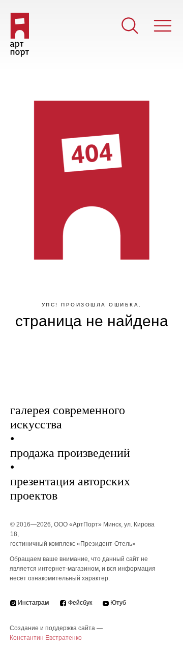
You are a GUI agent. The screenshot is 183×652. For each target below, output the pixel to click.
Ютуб (118, 602)
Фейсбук (80, 602)
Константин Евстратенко (46, 637)
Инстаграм (33, 602)
